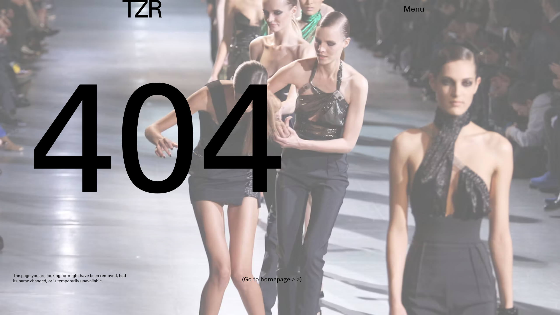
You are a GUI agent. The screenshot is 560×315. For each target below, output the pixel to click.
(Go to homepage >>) (272, 279)
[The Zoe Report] (142, 8)
